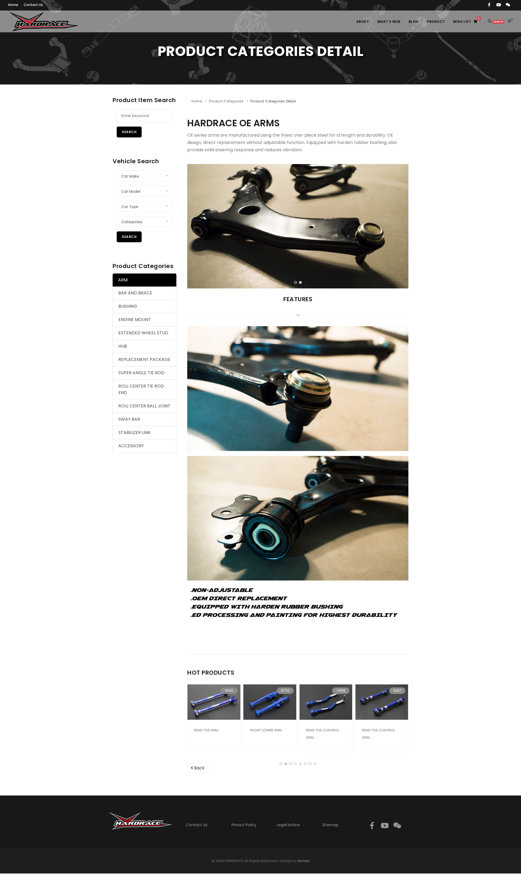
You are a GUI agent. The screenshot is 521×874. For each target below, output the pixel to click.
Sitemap (330, 825)
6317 (397, 690)
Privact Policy (243, 825)
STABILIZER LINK (134, 432)
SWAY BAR (129, 419)
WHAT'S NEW (389, 21)
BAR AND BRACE (135, 293)
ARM (123, 280)
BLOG (414, 21)
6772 (285, 690)
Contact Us (196, 825)
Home (197, 101)
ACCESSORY (131, 446)
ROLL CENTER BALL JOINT (144, 406)
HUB (122, 346)
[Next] (403, 225)
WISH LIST (466, 20)
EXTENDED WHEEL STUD (143, 333)
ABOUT (362, 21)
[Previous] (192, 225)
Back (199, 768)
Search (129, 132)
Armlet (303, 860)
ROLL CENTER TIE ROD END (141, 389)
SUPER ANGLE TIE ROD (141, 373)
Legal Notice (288, 825)
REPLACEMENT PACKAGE (144, 359)
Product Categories (226, 101)
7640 (228, 690)
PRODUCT (436, 21)
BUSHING (127, 306)
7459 (340, 690)
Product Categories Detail (273, 101)
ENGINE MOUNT (134, 319)
